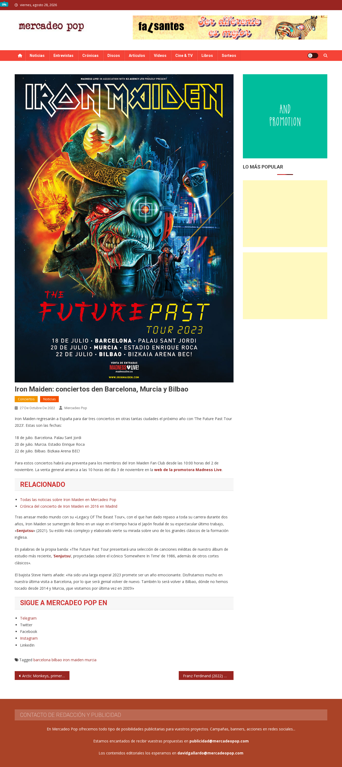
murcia (90, 659)
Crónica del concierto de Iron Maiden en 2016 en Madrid (68, 506)
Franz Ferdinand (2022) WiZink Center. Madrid (208, 675)
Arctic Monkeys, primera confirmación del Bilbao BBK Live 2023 (45, 675)
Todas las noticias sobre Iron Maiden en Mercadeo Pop (68, 499)
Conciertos (26, 399)
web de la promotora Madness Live (188, 469)
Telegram (28, 618)
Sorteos (229, 55)
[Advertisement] (285, 213)
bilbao (57, 659)
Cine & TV (184, 55)
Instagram (29, 638)
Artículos (137, 55)
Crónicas (90, 55)
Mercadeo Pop (75, 408)
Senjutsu (25, 530)
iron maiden (73, 659)
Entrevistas (63, 55)
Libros (207, 55)
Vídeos (160, 55)
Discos (113, 55)
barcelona (41, 659)
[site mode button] (313, 55)
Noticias (37, 55)
